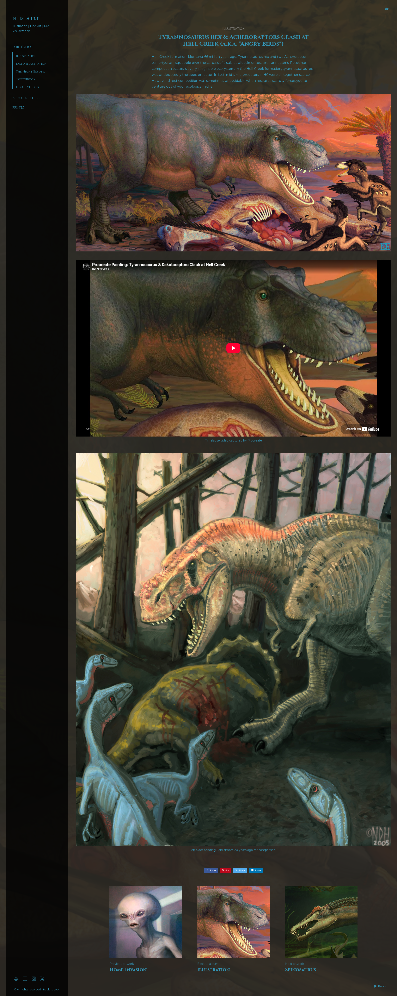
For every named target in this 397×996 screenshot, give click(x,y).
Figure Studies (27, 87)
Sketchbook (25, 79)
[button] (380, 986)
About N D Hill (25, 98)
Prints (18, 107)
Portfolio (21, 47)
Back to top (51, 989)
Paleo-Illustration (31, 64)
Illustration (26, 56)
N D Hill (26, 18)
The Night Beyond (30, 72)
